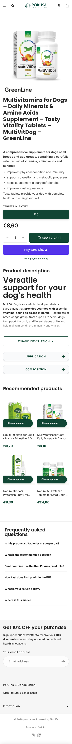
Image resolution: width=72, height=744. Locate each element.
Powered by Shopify (47, 719)
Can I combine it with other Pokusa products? (34, 566)
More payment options (36, 258)
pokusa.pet (29, 719)
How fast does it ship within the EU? (28, 577)
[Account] (59, 6)
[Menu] (4, 5)
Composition (36, 369)
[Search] (12, 6)
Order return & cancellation (20, 692)
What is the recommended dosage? (28, 554)
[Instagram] (32, 735)
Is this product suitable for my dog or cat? (32, 543)
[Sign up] (63, 661)
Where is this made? (18, 600)
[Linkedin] (39, 735)
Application (36, 356)
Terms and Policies (36, 727)
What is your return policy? (22, 588)
